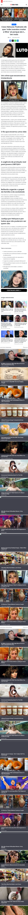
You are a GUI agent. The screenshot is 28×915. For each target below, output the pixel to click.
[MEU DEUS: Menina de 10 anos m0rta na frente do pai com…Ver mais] (21, 304)
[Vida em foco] (14, 5)
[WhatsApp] (15, 41)
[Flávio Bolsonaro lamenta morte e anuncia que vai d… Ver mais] (21, 318)
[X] (13, 41)
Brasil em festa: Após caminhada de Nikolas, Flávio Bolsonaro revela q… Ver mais (6, 325)
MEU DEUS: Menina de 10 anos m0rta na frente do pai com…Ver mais (20, 310)
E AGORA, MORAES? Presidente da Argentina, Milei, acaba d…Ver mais (7, 340)
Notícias (14, 24)
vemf (10, 37)
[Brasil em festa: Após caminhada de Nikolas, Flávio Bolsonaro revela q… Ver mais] (7, 318)
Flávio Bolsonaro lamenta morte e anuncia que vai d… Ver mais (21, 324)
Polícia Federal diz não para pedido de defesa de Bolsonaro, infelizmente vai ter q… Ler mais (21, 340)
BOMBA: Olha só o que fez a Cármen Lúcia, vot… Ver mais (7, 310)
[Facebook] (10, 41)
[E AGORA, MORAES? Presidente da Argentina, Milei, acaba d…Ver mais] (7, 333)
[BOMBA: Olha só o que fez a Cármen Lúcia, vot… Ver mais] (7, 304)
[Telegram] (18, 41)
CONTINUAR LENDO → (14, 290)
